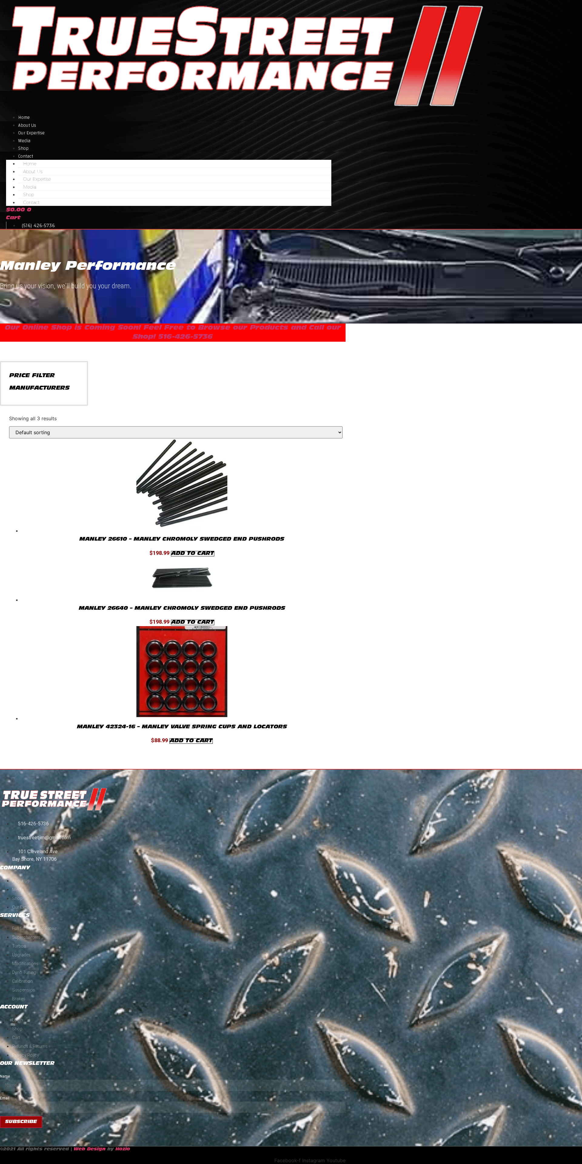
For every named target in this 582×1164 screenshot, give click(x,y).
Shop (28, 194)
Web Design (89, 1149)
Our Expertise (31, 133)
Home (29, 163)
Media (29, 187)
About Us (32, 171)
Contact (31, 202)
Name (5, 1076)
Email (4, 1098)
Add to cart (192, 553)
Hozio (122, 1149)
